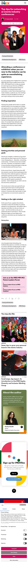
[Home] (5, 2)
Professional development (9, 59)
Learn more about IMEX (14, 479)
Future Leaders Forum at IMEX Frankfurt (11, 290)
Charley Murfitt (9, 19)
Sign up (14, 473)
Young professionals (7, 56)
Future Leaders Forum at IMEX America (11, 285)
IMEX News (22, 59)
